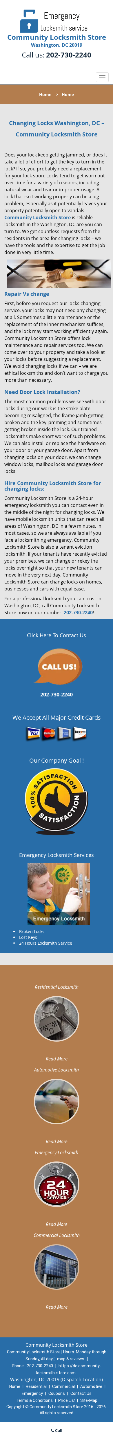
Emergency (32, 1393)
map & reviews (71, 1359)
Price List (67, 1400)
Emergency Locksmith (56, 1152)
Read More (57, 1059)
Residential (36, 1386)
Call (58, 1430)
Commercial (63, 1386)
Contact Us (81, 1393)
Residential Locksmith (57, 987)
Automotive (91, 1386)
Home (45, 94)
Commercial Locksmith (57, 1235)
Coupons (56, 1393)
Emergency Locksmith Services (56, 854)
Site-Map (88, 1400)
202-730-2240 (68, 55)
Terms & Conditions (34, 1400)
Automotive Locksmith (56, 1070)
